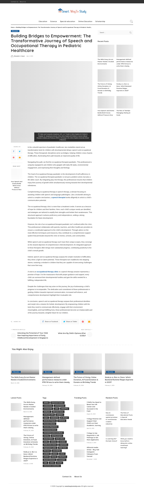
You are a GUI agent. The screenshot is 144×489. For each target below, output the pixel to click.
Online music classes (50, 444)
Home (13, 27)
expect (46, 417)
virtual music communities (52, 465)
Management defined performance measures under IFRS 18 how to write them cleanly (56, 379)
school (62, 453)
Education (15, 31)
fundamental (54, 417)
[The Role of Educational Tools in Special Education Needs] (126, 406)
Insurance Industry (49, 423)
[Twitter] (19, 151)
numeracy (54, 441)
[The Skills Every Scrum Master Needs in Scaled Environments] (106, 51)
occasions (62, 441)
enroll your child (49, 414)
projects (54, 453)
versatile (59, 462)
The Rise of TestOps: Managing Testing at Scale (123, 113)
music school (60, 438)
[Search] (131, 21)
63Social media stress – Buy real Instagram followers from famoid (93, 452)
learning (46, 435)
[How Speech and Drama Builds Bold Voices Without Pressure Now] (16, 174)
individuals (62, 420)
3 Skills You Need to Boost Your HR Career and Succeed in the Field (94, 406)
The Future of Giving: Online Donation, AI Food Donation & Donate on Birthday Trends (105, 88)
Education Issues (58, 411)
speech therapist (58, 197)
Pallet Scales (63, 447)
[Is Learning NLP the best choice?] (112, 432)
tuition (52, 462)
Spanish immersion (49, 459)
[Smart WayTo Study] (72, 10)
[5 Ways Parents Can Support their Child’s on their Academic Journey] (79, 424)
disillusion (47, 411)
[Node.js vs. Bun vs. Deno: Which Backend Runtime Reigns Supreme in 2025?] (124, 75)
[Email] (19, 157)
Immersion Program (50, 420)
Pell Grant (47, 450)
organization (63, 444)
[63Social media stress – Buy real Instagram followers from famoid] (79, 453)
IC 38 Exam (64, 417)
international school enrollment (53, 432)
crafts (56, 408)
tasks (45, 462)
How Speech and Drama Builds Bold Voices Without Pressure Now (16, 185)
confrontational (59, 405)
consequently (48, 408)
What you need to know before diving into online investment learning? (126, 443)
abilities (46, 402)
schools (46, 456)
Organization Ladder (50, 447)
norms (46, 441)
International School (50, 429)
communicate (48, 405)
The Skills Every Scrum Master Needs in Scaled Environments (106, 62)
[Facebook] (13, 151)
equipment (60, 414)
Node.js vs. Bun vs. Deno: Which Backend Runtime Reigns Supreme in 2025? (119, 379)
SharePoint (62, 456)
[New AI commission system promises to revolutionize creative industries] (112, 406)
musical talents (48, 438)
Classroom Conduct (57, 402)
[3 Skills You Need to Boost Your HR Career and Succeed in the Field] (79, 408)
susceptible (61, 459)
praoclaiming (56, 450)
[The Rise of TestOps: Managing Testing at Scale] (124, 102)
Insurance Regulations (50, 426)
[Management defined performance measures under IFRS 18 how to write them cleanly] (124, 51)
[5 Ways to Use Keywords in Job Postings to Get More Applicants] (79, 438)
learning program (57, 435)
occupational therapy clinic (47, 272)
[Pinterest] (13, 157)
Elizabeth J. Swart (19, 56)
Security (54, 456)
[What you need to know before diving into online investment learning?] (126, 432)
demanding (64, 408)
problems (47, 453)
